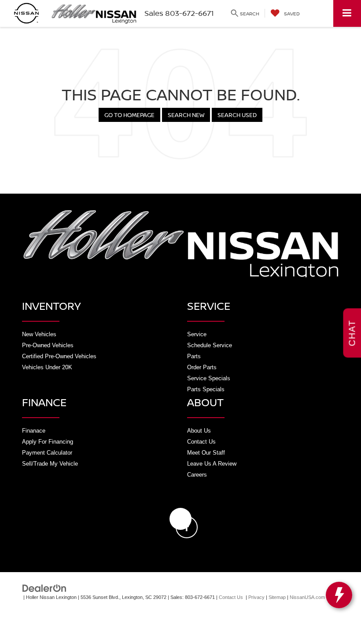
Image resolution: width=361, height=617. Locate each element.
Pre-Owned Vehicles (48, 345)
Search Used (237, 115)
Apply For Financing (47, 441)
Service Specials (208, 378)
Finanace (33, 430)
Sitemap (277, 597)
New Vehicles (39, 334)
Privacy (256, 597)
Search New (186, 115)
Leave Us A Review (211, 463)
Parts (194, 356)
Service (196, 334)
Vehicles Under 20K (47, 367)
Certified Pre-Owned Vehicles (59, 356)
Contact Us (201, 441)
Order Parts (202, 367)
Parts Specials (206, 389)
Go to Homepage (129, 115)
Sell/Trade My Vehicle (50, 463)
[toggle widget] (339, 595)
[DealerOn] (44, 587)
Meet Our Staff (206, 452)
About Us (199, 430)
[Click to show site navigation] (347, 13)
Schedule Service (209, 345)
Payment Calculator (47, 452)
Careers (197, 474)
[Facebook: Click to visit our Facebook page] (180, 519)
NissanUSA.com (307, 597)
